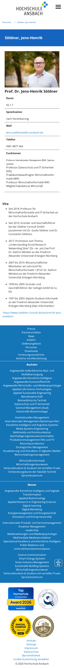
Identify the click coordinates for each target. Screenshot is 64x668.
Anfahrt (31, 340)
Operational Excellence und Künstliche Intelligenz (32, 541)
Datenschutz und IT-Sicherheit (32, 404)
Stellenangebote (31, 343)
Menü (58, 6)
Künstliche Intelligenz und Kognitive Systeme (32, 425)
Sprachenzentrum (32, 475)
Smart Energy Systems (32, 558)
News (31, 336)
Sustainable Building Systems (32, 566)
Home (32, 9)
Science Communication (32, 555)
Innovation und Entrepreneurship (32, 516)
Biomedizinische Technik (32, 400)
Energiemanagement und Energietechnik (32, 513)
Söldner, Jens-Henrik (26, 22)
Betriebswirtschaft (32, 396)
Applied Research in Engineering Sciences (32, 502)
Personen (6, 22)
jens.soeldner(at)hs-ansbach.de (24, 132)
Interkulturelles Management (32, 417)
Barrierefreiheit (31, 655)
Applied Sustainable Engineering (32, 393)
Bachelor (32, 364)
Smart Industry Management (32, 562)
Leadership (32, 530)
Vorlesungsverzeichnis (31, 354)
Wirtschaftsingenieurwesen (32, 464)
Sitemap (31, 644)
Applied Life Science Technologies (32, 389)
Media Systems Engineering (32, 428)
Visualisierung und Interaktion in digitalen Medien (32, 451)
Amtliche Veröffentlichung (31, 358)
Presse (31, 328)
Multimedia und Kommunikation (32, 432)
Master (32, 484)
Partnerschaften (31, 332)
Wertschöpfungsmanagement (32, 454)
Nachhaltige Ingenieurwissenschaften (32, 436)
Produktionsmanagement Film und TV (32, 439)
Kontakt (31, 640)
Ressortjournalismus (32, 443)
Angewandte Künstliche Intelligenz (32, 378)
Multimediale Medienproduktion (32, 537)
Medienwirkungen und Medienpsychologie (32, 534)
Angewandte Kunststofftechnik (32, 381)
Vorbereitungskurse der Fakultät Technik (32, 471)
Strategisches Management (32, 447)
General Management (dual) (32, 407)
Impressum (31, 648)
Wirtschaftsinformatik (32, 460)
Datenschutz (31, 651)
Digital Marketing (32, 509)
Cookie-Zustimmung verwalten (31, 659)
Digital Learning (32, 505)
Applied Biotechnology (32, 498)
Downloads (31, 351)
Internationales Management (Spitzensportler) (32, 421)
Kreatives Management (32, 526)
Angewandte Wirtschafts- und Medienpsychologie (32, 385)
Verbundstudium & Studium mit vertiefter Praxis (32, 468)
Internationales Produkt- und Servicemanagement (32, 523)
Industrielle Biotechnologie (32, 411)
